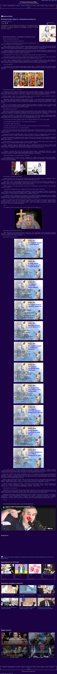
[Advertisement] (21, 12)
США (38, 5)
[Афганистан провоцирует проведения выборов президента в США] (28, 602)
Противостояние (43, 557)
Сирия (34, 5)
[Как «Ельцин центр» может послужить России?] (28, 589)
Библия (5, 557)
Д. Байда (28, 7)
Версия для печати (52, 23)
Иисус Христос (10, 557)
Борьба (37, 557)
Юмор (6, 558)
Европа (42, 5)
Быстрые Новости (11, 5)
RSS (55, 0)
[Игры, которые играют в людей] (9, 589)
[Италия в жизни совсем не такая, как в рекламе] (46, 589)
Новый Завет (24, 557)
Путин (47, 5)
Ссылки (53, 0)
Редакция (3, 21)
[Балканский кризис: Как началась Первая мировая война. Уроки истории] (15, 651)
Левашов (52, 5)
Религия (49, 557)
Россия (18, 5)
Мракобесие (18, 557)
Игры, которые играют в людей (7, 594)
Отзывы (46, 0)
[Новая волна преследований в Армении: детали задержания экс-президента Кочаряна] (15, 638)
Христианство (31, 557)
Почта (50, 0)
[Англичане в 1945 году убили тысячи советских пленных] (9, 602)
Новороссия (28, 5)
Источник (5, 499)
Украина (23, 5)
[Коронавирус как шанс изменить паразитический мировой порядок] (46, 602)
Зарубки (43, 0)
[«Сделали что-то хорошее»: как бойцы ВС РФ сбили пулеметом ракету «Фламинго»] (42, 638)
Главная (4, 5)
